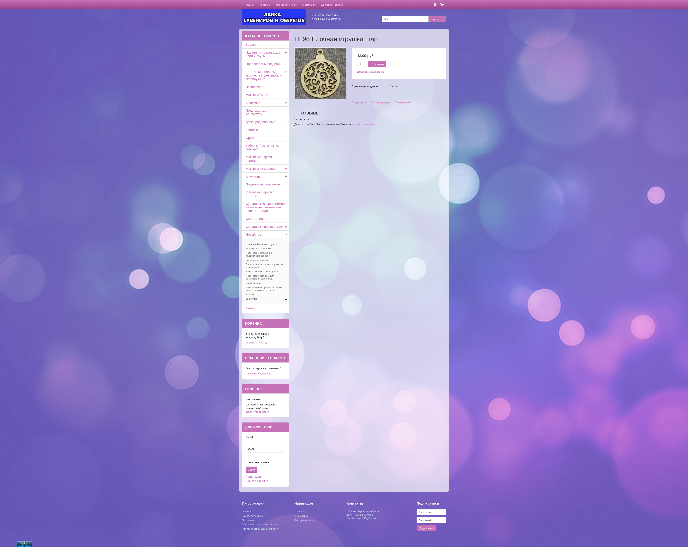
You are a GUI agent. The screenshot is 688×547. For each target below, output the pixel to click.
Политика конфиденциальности (260, 528)
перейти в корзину (256, 342)
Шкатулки (253, 102)
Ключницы (253, 176)
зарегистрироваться (363, 124)
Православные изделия (263, 63)
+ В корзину (377, 64)
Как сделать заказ (286, 4)
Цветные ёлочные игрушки (261, 244)
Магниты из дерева (260, 168)
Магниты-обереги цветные (259, 158)
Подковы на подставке (263, 184)
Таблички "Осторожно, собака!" (262, 147)
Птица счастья (256, 86)
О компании (309, 4)
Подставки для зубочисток (257, 112)
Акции (250, 308)
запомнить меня (259, 462)
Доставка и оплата (332, 4)
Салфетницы (255, 218)
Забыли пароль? (257, 481)
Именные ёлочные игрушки (262, 271)
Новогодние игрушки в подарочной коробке (259, 254)
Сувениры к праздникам (264, 226)
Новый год (254, 234)
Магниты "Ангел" (258, 94)
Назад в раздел (381, 102)
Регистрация (254, 476)
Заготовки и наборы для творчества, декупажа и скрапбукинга (264, 75)
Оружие (251, 137)
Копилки (252, 129)
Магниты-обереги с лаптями (260, 194)
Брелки (251, 44)
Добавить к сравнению (370, 71)
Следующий (402, 102)
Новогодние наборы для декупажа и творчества (260, 277)
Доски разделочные (260, 121)
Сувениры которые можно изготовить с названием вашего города (265, 207)
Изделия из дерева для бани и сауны (263, 54)
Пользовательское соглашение (260, 524)
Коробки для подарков (259, 248)
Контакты (265, 4)
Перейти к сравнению (258, 373)
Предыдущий (359, 102)
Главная (249, 4)
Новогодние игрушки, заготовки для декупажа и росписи (264, 288)
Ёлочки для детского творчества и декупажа (264, 265)
